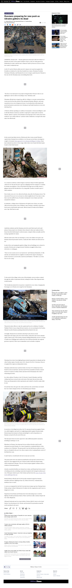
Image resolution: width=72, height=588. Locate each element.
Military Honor (66, 1)
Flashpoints (32, 1)
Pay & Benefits (26, 1)
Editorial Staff (39, 577)
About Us (55, 572)
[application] (60, 19)
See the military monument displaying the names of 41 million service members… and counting (64, 39)
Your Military (9, 13)
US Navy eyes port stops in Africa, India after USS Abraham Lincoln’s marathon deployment (59, 306)
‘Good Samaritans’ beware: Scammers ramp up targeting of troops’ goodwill (18, 533)
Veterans (61, 1)
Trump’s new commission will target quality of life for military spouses (16, 525)
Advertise (38, 572)
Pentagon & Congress (50, 1)
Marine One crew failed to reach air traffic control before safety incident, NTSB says (59, 294)
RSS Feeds (22, 575)
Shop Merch (22, 577)
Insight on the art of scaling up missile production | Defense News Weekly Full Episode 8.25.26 (63, 45)
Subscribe (22, 572)
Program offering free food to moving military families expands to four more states (17, 542)
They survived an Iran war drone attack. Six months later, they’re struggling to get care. (59, 312)
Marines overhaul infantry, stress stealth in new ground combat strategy (60, 300)
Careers (54, 574)
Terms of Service (7, 574)
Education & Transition (40, 1)
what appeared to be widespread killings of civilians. (28, 141)
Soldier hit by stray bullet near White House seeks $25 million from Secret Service (17, 551)
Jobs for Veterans (56, 575)
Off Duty (57, 1)
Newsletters (22, 574)
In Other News (8, 513)
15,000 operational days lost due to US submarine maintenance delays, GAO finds (59, 318)
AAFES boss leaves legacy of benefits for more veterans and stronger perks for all (18, 516)
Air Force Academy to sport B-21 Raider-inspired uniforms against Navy (63, 32)
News (21, 1)
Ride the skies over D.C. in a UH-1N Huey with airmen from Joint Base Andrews (59, 26)
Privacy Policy (6, 572)
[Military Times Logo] (15, 1)
